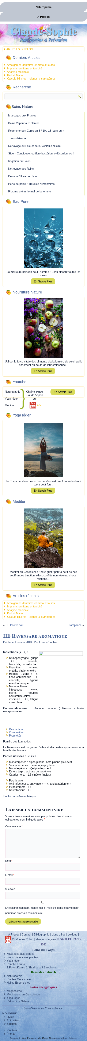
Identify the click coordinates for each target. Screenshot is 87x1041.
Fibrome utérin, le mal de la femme (29, 191)
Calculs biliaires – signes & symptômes (31, 78)
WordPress (27, 1038)
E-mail (9, 874)
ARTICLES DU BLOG (19, 49)
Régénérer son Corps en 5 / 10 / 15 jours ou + (36, 130)
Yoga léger (13, 960)
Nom (8, 860)
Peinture (12, 1030)
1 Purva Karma (16, 967)
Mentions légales (45, 939)
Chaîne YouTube (22, 939)
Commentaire (14, 826)
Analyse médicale (18, 71)
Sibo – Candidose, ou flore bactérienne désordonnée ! (41, 153)
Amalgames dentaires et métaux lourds (31, 64)
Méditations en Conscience (23, 994)
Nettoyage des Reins (21, 168)
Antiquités (13, 1020)
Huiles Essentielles (18, 982)
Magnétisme (14, 990)
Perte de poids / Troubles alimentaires (31, 183)
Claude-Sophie (43, 30)
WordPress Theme (47, 1038)
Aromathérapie (27, 796)
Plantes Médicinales (19, 979)
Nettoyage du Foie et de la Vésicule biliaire (34, 145)
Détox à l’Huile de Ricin (22, 176)
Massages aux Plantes (22, 115)
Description (16, 729)
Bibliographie (41, 934)
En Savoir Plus (43, 281)
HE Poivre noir (14, 625)
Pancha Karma (16, 964)
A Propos (43, 16)
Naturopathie (14, 975)
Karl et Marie (15, 75)
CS (39, 405)
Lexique (72, 934)
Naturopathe (44, 7)
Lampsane (75, 625)
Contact (26, 934)
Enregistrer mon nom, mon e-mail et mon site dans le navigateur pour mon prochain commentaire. (42, 910)
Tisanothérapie (17, 138)
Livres (10, 1016)
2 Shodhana (33, 967)
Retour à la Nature (18, 1001)
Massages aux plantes (20, 953)
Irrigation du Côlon (19, 161)
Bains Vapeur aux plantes (23, 123)
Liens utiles (58, 934)
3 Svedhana (48, 967)
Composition (16, 732)
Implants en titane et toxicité (24, 68)
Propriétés (15, 735)
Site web (10, 889)
